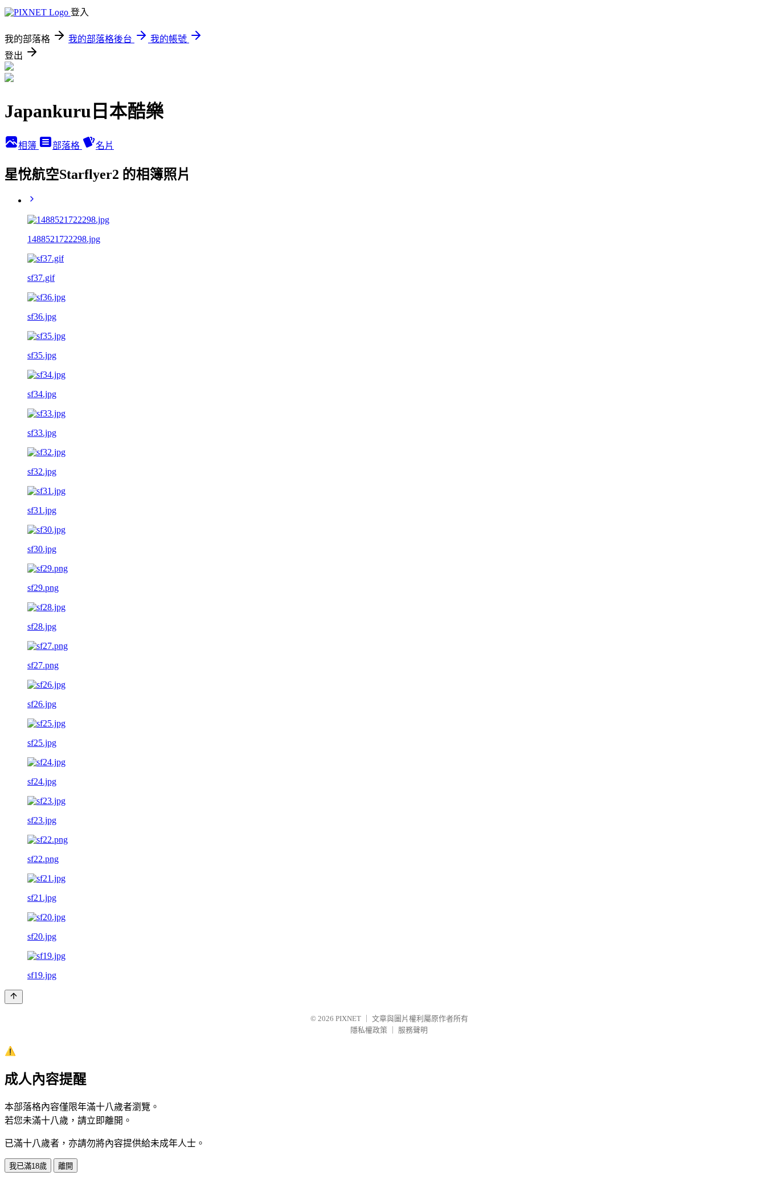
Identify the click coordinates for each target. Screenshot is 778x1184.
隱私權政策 (368, 1030)
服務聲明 (413, 1030)
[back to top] (14, 997)
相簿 (28, 145)
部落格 (67, 145)
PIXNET (348, 1018)
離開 (65, 1166)
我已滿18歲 (28, 1166)
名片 (105, 145)
